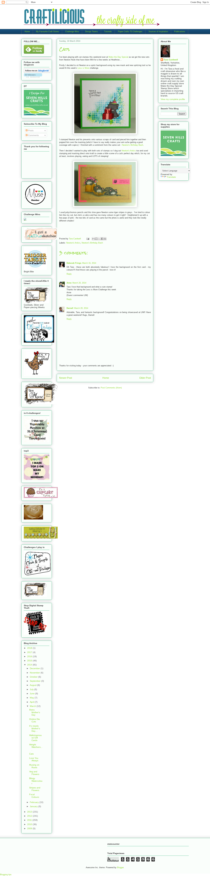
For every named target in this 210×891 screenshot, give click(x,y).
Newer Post (65, 378)
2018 (30, 648)
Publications (179, 31)
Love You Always (33, 759)
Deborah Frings (74, 263)
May (32, 697)
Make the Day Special (118, 57)
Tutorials (108, 31)
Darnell (70, 308)
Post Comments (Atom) (111, 388)
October (34, 677)
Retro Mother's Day (34, 712)
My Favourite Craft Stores (47, 31)
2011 (29, 820)
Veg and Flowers (34, 772)
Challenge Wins (72, 31)
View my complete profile (173, 99)
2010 (30, 824)
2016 (30, 656)
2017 (30, 652)
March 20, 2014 (79, 283)
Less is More (83, 68)
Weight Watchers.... (35, 747)
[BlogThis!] (96, 238)
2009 (30, 828)
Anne (69, 283)
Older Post (145, 378)
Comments (33, 135)
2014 (30, 664)
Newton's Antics (129, 150)
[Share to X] (99, 238)
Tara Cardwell (171, 59)
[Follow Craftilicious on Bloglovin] (37, 72)
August (33, 685)
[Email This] (93, 238)
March (33, 706)
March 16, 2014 (89, 263)
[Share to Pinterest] (105, 238)
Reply (69, 274)
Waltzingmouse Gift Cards (35, 738)
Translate (171, 177)
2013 (30, 812)
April (32, 702)
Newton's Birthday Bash (132, 145)
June (32, 693)
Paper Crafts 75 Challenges (130, 31)
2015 (30, 660)
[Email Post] (87, 239)
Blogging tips (6, 874)
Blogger (120, 867)
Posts (31, 130)
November (35, 672)
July (32, 689)
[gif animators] (33, 518)
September (35, 681)
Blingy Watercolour (35, 781)
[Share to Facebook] (102, 238)
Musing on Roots (34, 766)
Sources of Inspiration (158, 31)
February (34, 802)
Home (27, 31)
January (34, 806)
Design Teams (91, 31)
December (35, 668)
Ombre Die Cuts (34, 720)
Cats (31, 754)
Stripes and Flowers (34, 788)
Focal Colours (34, 795)
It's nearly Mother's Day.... (34, 728)
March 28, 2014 (81, 308)
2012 (30, 816)
